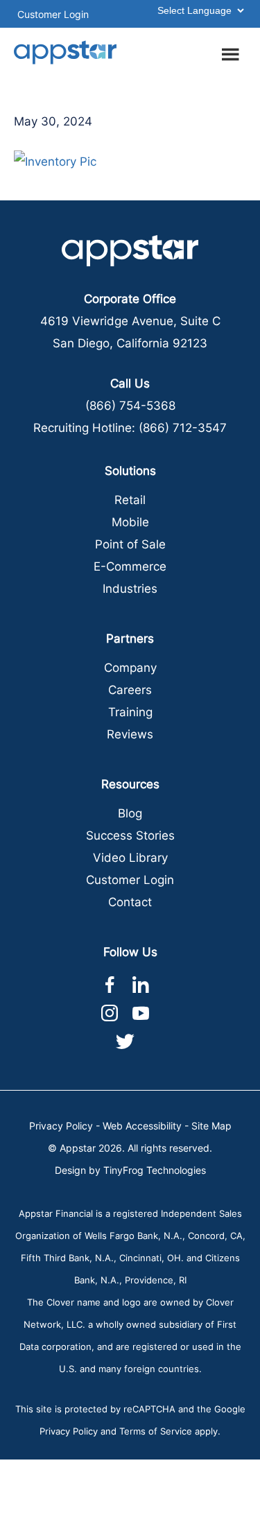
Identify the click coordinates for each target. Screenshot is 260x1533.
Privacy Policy (61, 1126)
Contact (130, 902)
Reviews (130, 734)
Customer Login (53, 14)
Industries (130, 589)
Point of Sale (130, 544)
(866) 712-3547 (183, 428)
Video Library (130, 858)
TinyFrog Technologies (154, 1170)
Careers (130, 690)
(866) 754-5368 (130, 406)
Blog (130, 813)
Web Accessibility (142, 1126)
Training (130, 712)
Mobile (130, 522)
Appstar (66, 52)
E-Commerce (130, 566)
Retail (130, 500)
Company (130, 668)
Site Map (211, 1126)
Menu (232, 52)
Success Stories (130, 835)
